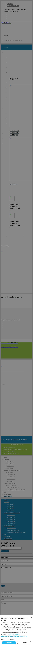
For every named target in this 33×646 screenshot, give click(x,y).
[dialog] (16, 630)
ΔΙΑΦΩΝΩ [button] (24, 642)
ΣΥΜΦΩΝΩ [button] (9, 642)
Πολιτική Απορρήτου (14, 634)
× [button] (31, 617)
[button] (16, 636)
